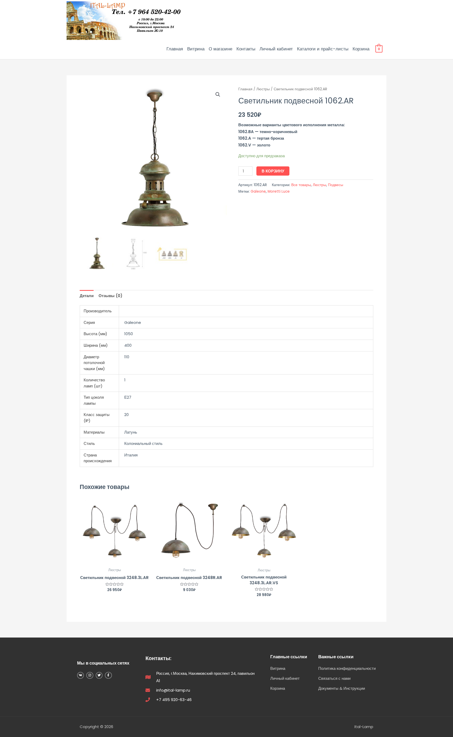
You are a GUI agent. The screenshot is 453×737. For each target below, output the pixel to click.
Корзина (361, 49)
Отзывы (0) (110, 295)
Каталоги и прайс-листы (322, 49)
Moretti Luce (279, 191)
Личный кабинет (276, 49)
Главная (174, 49)
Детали (87, 295)
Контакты (245, 49)
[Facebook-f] (108, 675)
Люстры (263, 89)
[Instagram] (89, 675)
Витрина (195, 49)
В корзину (273, 171)
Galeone (258, 191)
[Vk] (80, 675)
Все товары (301, 184)
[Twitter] (99, 675)
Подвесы (335, 184)
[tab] (87, 295)
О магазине (220, 49)
